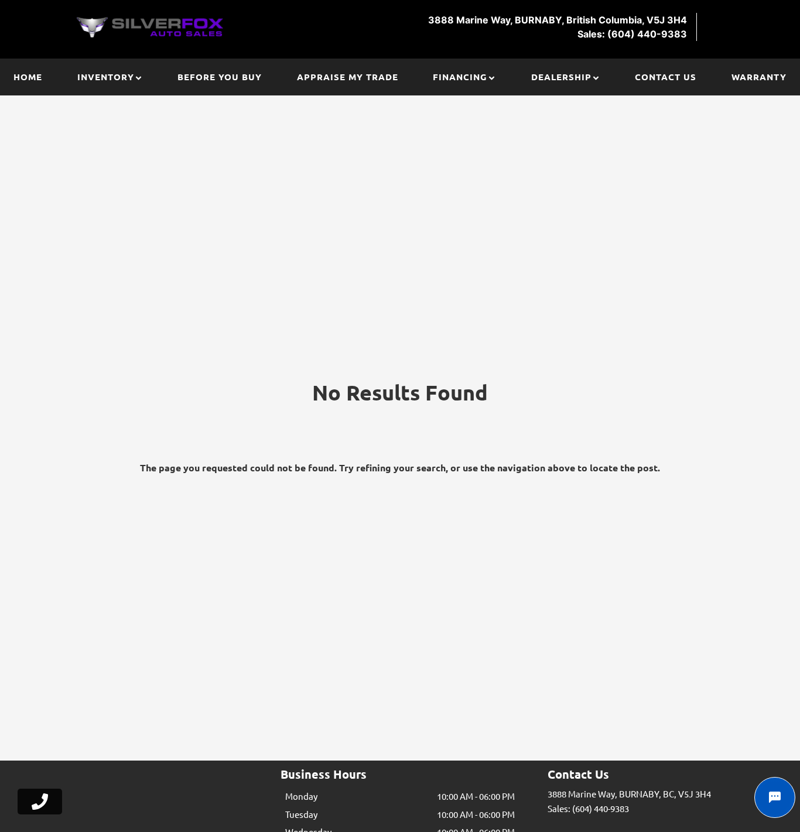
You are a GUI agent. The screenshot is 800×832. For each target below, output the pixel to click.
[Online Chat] (774, 797)
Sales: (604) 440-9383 (588, 808)
